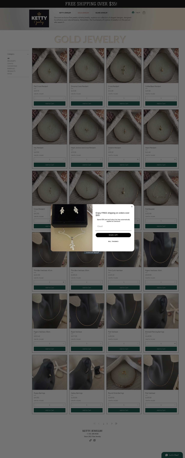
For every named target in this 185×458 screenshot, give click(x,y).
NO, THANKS (113, 241)
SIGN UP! (113, 235)
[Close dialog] (132, 206)
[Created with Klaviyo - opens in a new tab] (92, 252)
